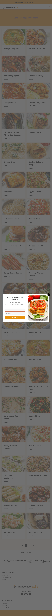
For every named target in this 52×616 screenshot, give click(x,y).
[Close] (48, 294)
